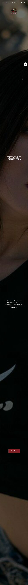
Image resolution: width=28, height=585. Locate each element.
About (8, 3)
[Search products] (26, 64)
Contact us (15, 3)
